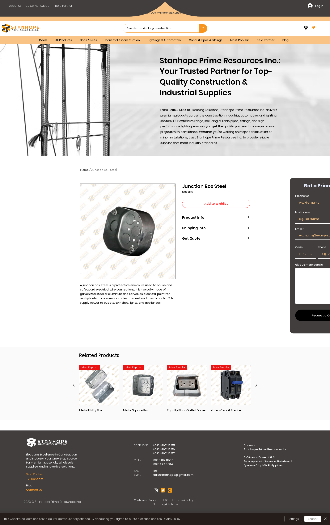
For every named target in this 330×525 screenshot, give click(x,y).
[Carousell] (169, 490)
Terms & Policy (183, 500)
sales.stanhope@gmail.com (173, 475)
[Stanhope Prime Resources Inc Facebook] (162, 490)
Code (299, 247)
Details (182, 16)
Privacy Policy (171, 519)
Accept (313, 519)
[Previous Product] (73, 385)
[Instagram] (155, 490)
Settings (293, 519)
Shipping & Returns (165, 504)
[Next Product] (256, 385)
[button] (89, 40)
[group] (165, 390)
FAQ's (167, 500)
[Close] (325, 519)
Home (84, 169)
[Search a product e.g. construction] (203, 28)
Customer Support (147, 500)
